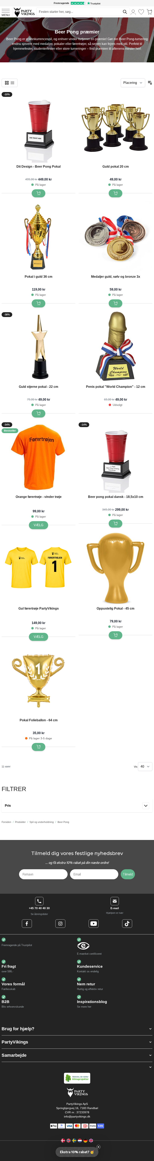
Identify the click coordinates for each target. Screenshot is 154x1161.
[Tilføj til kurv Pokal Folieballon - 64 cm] (38, 747)
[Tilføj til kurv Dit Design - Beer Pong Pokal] (38, 193)
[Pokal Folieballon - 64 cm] (38, 680)
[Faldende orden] (150, 82)
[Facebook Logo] (27, 923)
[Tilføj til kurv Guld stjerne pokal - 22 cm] (38, 413)
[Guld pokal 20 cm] (115, 126)
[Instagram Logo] (60, 923)
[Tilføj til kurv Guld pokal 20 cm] (115, 193)
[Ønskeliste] (141, 12)
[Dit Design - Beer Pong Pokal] (38, 126)
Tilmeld (128, 874)
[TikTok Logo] (127, 923)
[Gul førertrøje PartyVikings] (38, 568)
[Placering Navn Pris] (133, 82)
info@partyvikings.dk (77, 1116)
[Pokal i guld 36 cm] (38, 237)
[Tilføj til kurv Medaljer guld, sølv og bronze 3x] (115, 303)
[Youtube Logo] (94, 923)
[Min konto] (133, 12)
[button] (77, 1028)
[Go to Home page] (23, 11)
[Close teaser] (98, 1147)
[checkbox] (6, 82)
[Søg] (125, 12)
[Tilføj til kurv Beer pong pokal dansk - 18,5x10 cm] (115, 524)
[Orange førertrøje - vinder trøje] (38, 457)
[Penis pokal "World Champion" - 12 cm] (115, 347)
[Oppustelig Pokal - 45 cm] (115, 568)
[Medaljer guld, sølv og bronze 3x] (115, 237)
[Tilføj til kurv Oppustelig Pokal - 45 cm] (115, 635)
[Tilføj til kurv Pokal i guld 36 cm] (38, 303)
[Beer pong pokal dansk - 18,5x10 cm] (115, 457)
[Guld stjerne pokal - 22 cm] (38, 347)
